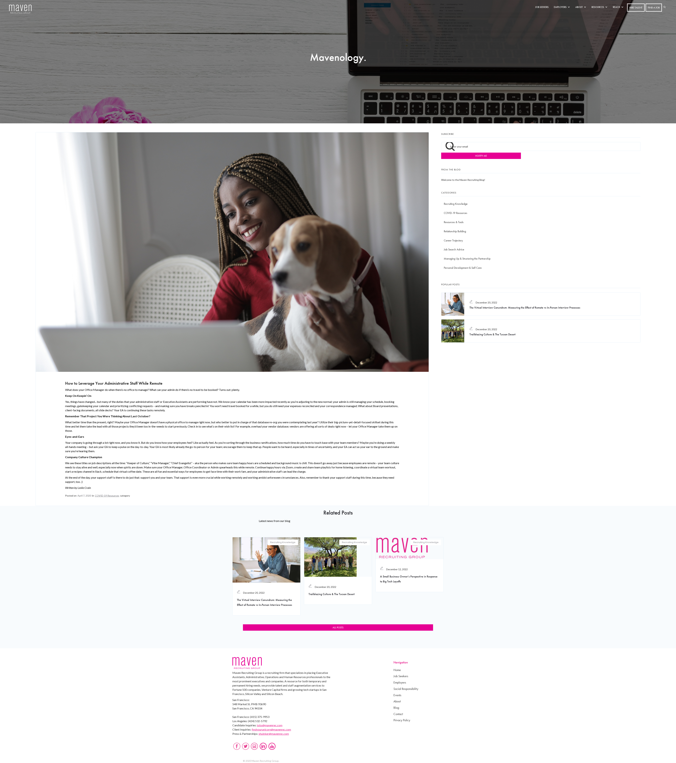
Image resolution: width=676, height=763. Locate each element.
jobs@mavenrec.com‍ (269, 725)
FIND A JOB (654, 7)
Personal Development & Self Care (463, 268)
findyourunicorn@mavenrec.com (271, 729)
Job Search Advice (454, 249)
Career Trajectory (453, 240)
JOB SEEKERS (542, 7)
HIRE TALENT (635, 7)
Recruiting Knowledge (456, 204)
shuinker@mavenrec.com (274, 733)
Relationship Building (455, 231)
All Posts (338, 627)
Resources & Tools (454, 222)
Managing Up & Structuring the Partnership (467, 258)
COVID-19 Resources (107, 495)
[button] (563, 7)
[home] (20, 9)
